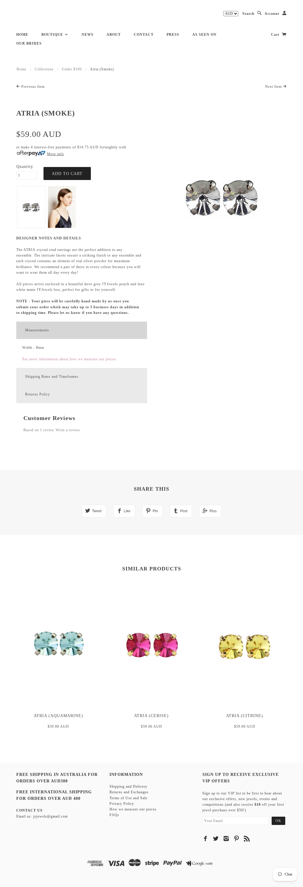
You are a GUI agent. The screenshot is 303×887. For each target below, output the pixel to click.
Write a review (68, 430)
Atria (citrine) (244, 716)
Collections (44, 69)
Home (22, 35)
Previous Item (32, 87)
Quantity (24, 166)
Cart (276, 35)
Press (173, 35)
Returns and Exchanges (129, 792)
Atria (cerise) (151, 716)
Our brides (29, 43)
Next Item (274, 87)
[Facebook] (205, 838)
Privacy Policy (121, 804)
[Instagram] (226, 838)
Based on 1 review (38, 430)
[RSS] (247, 838)
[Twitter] (216, 838)
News (88, 35)
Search (248, 14)
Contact (144, 35)
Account (272, 14)
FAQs (114, 815)
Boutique (52, 35)
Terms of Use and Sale (128, 798)
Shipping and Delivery (128, 786)
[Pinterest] (236, 838)
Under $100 (72, 69)
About (114, 35)
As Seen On (204, 35)
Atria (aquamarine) (58, 716)
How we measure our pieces (133, 809)
